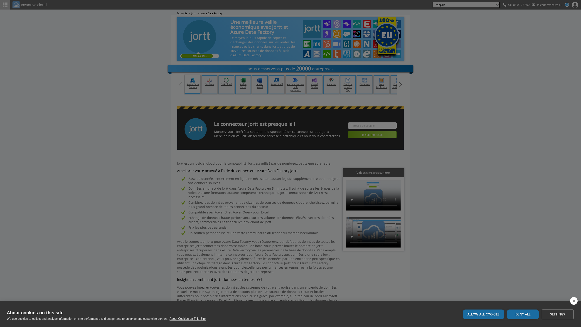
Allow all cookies (484, 314)
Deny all (522, 314)
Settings (557, 314)
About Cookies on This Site (188, 318)
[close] (574, 301)
